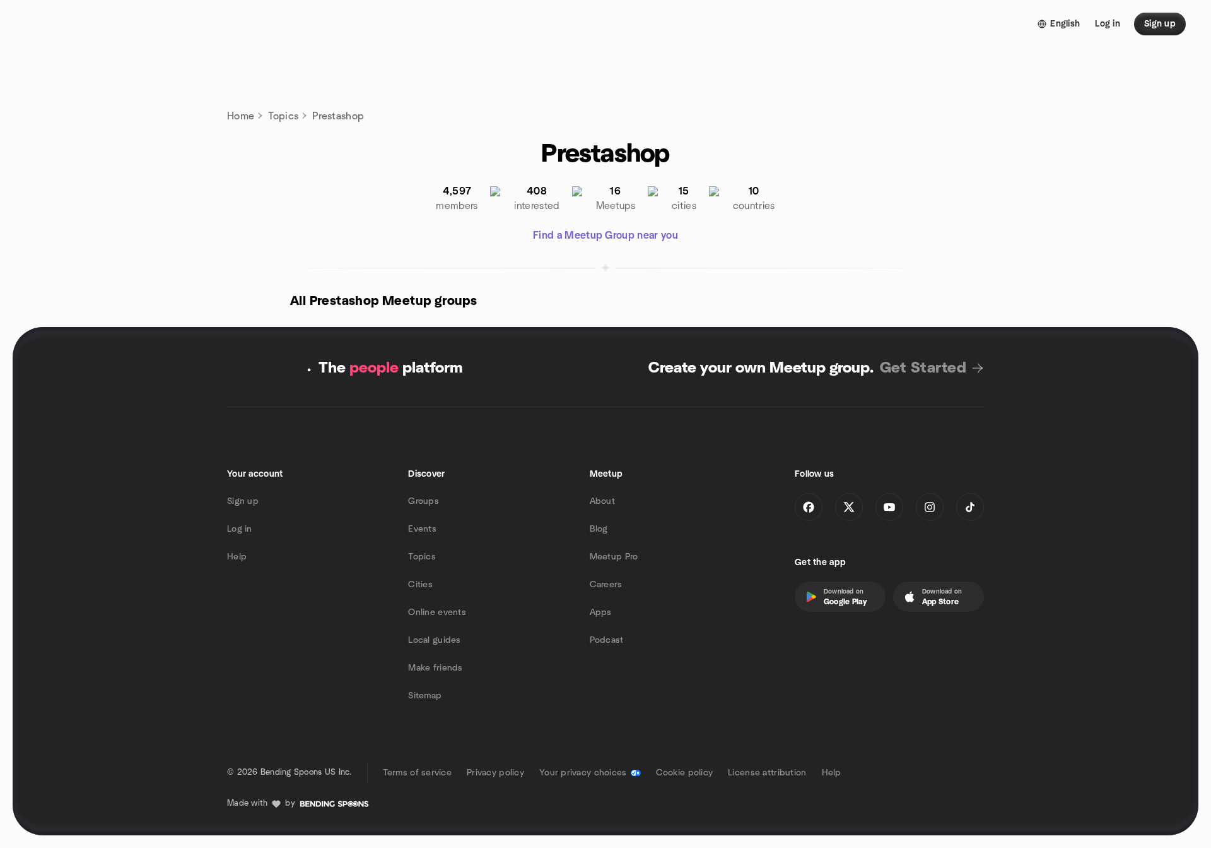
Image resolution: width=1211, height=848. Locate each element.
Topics (283, 116)
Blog (599, 529)
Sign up (243, 501)
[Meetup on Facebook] (808, 507)
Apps (601, 612)
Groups (423, 501)
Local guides (434, 640)
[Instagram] (930, 507)
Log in (239, 529)
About (602, 501)
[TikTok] (970, 507)
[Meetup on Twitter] (849, 507)
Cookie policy (684, 772)
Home (240, 116)
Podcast (607, 640)
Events (422, 529)
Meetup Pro (614, 556)
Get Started (923, 368)
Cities (420, 584)
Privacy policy (495, 772)
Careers (606, 584)
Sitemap (425, 695)
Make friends (435, 668)
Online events (437, 612)
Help (237, 556)
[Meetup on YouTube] (889, 507)
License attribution (767, 772)
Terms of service (417, 772)
